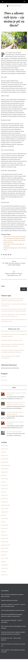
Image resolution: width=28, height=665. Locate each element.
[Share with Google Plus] (5, 254)
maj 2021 (3, 521)
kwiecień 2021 (4, 525)
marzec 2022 (4, 488)
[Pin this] (9, 254)
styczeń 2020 (4, 575)
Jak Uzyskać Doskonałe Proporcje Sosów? (11, 340)
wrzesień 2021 (4, 508)
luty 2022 (3, 492)
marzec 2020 (4, 568)
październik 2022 (5, 465)
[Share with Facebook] (2, 254)
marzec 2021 (4, 528)
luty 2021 (3, 531)
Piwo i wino (14, 9)
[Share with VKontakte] (11, 254)
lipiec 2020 (3, 555)
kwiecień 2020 (4, 565)
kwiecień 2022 (4, 485)
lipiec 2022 (3, 475)
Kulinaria (3, 376)
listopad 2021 (4, 502)
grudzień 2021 (4, 498)
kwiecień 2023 (4, 445)
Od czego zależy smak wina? (14, 431)
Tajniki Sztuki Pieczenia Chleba (9, 600)
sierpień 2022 (4, 472)
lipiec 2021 (3, 515)
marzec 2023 (4, 448)
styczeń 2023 (4, 455)
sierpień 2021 (4, 512)
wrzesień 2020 (4, 548)
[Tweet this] (4, 254)
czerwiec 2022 (4, 478)
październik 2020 (5, 545)
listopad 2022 (4, 462)
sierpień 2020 (4, 551)
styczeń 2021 (4, 535)
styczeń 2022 (4, 495)
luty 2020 (3, 571)
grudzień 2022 (4, 458)
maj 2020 (3, 561)
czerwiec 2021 (4, 518)
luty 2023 (3, 452)
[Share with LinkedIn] (7, 254)
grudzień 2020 (4, 538)
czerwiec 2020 (4, 558)
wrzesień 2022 (4, 468)
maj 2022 (3, 482)
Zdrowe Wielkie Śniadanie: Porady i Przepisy (12, 610)
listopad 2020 (4, 541)
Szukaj (3, 286)
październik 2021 (5, 505)
